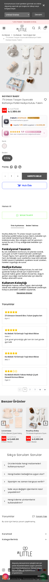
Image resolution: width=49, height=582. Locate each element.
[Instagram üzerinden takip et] (5, 576)
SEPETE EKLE (34, 176)
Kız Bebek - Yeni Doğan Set (24, 35)
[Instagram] (3, 569)
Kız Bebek (6, 35)
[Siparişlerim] (39, 28)
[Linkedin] (9, 569)
